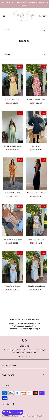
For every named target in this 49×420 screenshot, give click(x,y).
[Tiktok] (13, 404)
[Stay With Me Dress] (12, 173)
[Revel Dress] (36, 127)
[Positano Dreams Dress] (36, 80)
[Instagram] (8, 404)
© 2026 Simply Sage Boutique (14, 416)
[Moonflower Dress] (12, 267)
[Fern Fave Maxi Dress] (12, 127)
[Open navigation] (6, 16)
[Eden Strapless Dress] (36, 267)
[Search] (43, 29)
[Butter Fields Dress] (12, 80)
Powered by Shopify (35, 416)
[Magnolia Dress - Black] (36, 173)
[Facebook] (3, 404)
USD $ (4, 385)
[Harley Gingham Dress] (12, 220)
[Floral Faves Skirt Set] (36, 220)
